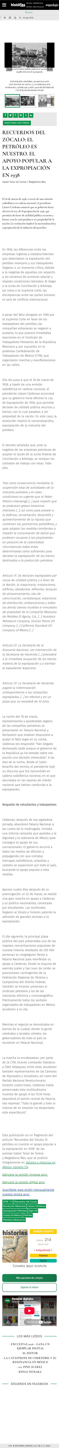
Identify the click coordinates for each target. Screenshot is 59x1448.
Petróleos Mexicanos (14, 1219)
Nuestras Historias (17, 122)
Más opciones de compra (29, 1277)
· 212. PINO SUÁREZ (29, 1367)
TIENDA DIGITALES (34, 7)
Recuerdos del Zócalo (25, 1201)
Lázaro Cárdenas (36, 1206)
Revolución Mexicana (14, 1206)
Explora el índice (29, 1287)
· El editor (29, 1353)
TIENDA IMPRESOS (34, 3)
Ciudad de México (12, 1215)
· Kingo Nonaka (29, 1372)
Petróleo (27, 1215)
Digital (43, 1260)
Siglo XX (33, 1210)
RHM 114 (8, 1201)
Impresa (43, 1255)
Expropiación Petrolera (15, 1210)
